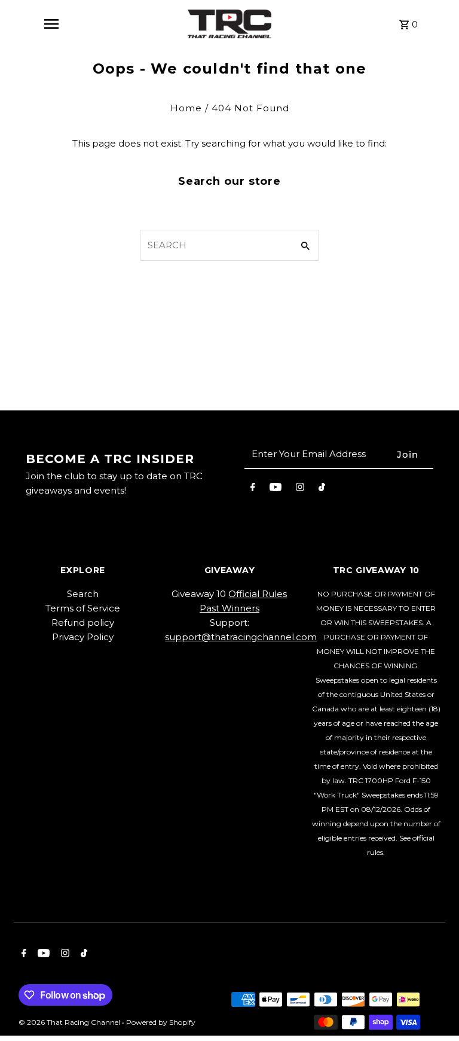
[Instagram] (300, 489)
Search (83, 593)
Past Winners (229, 608)
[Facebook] (252, 489)
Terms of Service (82, 608)
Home (186, 108)
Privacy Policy (83, 637)
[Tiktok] (322, 489)
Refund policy (82, 622)
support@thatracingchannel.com (241, 637)
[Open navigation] (51, 24)
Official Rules (257, 593)
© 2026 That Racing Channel (70, 1022)
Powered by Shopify (160, 1022)
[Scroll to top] (433, 1009)
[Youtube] (275, 489)
